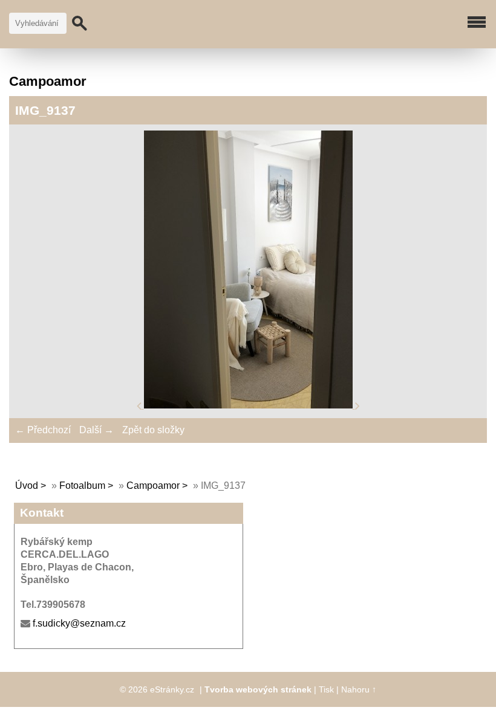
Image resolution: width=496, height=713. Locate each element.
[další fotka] (357, 405)
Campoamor (153, 485)
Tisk (326, 689)
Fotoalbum (82, 485)
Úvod (26, 485)
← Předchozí (43, 430)
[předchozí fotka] (140, 405)
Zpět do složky (153, 430)
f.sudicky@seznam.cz (79, 623)
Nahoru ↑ (358, 689)
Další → (96, 430)
